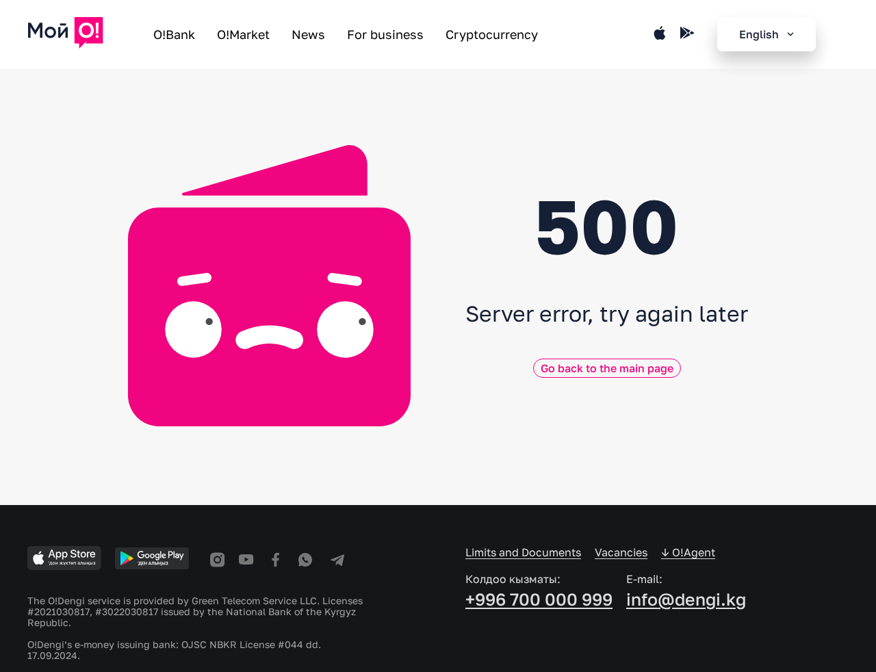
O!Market (243, 34)
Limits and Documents (523, 552)
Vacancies (621, 552)
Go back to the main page (607, 368)
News (308, 34)
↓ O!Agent (688, 552)
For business (385, 34)
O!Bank (174, 34)
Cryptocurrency (492, 34)
